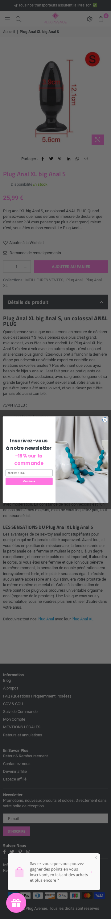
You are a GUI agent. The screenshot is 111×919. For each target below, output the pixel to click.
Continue (29, 481)
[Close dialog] (104, 419)
